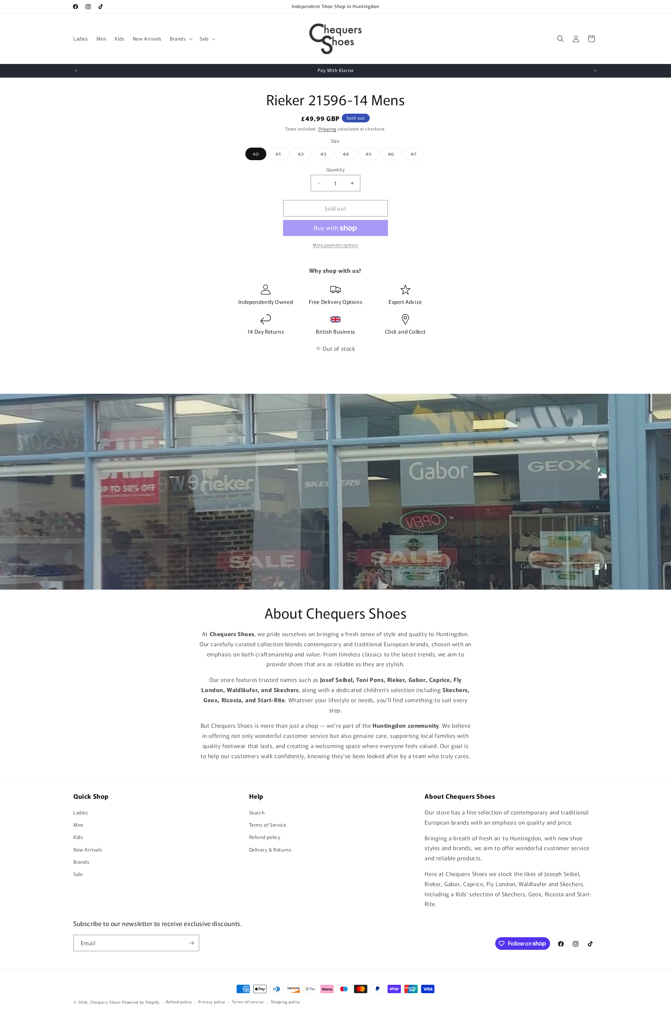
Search (257, 812)
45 (372, 155)
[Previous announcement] (76, 70)
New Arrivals (87, 849)
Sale (77, 873)
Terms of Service (268, 824)
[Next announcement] (595, 70)
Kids (78, 836)
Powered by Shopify (140, 1002)
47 (417, 155)
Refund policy (265, 836)
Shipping (327, 128)
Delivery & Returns (270, 849)
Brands (81, 861)
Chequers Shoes (105, 1002)
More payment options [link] (335, 245)
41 (282, 155)
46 (395, 155)
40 (259, 155)
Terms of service (248, 1001)
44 (349, 155)
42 (304, 155)
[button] (180, 38)
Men (78, 824)
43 (327, 155)
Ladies (80, 812)
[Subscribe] (191, 943)
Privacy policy (212, 1001)
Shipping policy (285, 1001)
